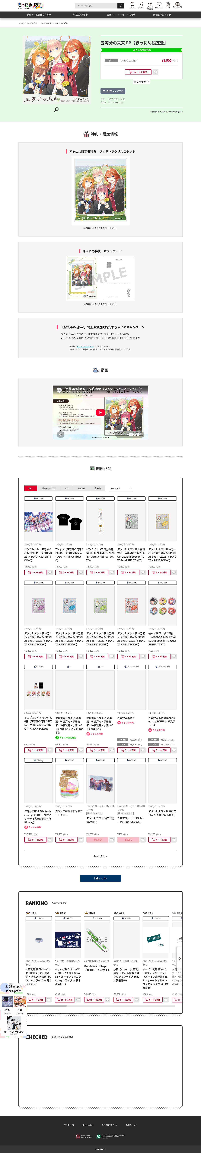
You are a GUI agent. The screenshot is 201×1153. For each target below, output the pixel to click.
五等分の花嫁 (32, 23)
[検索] (120, 5)
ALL (31, 488)
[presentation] (46, 1006)
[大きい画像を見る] (56, 109)
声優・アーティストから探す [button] (121, 15)
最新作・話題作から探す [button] (39, 15)
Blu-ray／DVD (49, 488)
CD (66, 488)
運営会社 (129, 1125)
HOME (20, 23)
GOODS (81, 488)
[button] (112, 91)
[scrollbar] (100, 1006)
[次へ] (179, 958)
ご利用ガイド (69, 1125)
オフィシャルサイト (85, 346)
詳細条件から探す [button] (162, 15)
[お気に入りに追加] (155, 72)
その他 (97, 488)
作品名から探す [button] (80, 15)
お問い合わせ (88, 1125)
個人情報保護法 (108, 1125)
